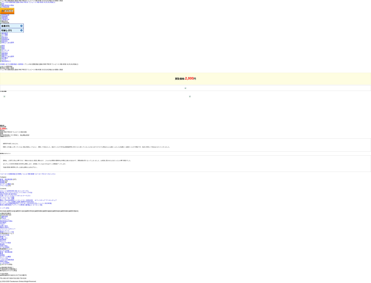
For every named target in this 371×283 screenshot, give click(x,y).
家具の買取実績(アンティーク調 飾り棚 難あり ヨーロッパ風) (21, 205)
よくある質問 (4, 247)
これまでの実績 (5, 243)
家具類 (20, 64)
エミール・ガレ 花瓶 (7, 199)
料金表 (2, 244)
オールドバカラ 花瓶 (7, 197)
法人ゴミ (3, 241)
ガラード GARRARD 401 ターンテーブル (14, 191)
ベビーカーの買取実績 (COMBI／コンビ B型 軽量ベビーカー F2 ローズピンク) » (27, 174)
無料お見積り (4, 227)
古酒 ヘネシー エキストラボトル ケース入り (15, 195)
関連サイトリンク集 (7, 232)
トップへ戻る (4, 208)
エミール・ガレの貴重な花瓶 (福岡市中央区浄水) (17, 202)
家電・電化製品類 (6, 179)
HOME (2, 64)
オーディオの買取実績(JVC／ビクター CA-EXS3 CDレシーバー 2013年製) (26, 203)
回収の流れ (4, 246)
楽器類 (2, 182)
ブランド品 (4, 185)
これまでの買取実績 (7, 260)
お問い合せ (4, 226)
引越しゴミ (4, 238)
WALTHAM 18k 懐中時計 (8, 194)
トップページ (4, 219)
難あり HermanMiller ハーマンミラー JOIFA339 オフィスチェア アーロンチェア (28, 200)
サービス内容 (4, 235)
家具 (1, 253)
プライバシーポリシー (7, 229)
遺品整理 (3, 239)
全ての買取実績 (11, 64)
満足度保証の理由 (6, 221)
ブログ (2, 224)
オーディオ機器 (5, 184)
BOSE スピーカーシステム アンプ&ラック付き (16, 192)
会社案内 (3, 222)
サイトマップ (4, 230)
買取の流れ (4, 261)
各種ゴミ (3, 236)
